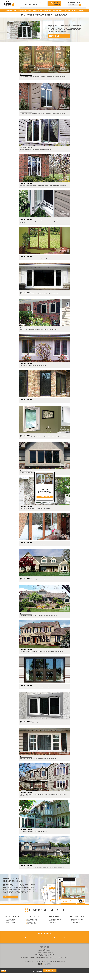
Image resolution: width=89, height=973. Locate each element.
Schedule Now (49, 970)
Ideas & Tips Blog (31, 922)
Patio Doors (74, 10)
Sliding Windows (47, 10)
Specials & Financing (73, 7)
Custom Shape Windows (58, 10)
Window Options (52, 922)
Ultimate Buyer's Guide (32, 919)
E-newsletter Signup (31, 923)
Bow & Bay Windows (37, 10)
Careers (51, 952)
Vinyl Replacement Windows (55, 919)
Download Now (10, 897)
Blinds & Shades (63, 939)
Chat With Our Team (44, 496)
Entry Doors (67, 10)
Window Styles (52, 920)
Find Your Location (75, 920)
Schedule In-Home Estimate (77, 919)
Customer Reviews (10, 920)
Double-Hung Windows (11, 10)
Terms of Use (41, 950)
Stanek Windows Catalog (32, 920)
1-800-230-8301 (44, 494)
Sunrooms (81, 10)
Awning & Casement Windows (24, 10)
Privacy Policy (48, 950)
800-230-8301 (38, 971)
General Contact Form (75, 922)
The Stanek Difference (10, 919)
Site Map (47, 952)
